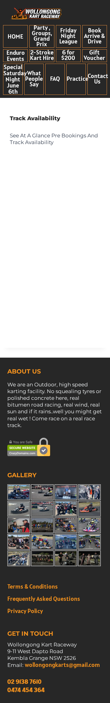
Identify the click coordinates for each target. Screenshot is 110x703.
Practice (77, 79)
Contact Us (98, 78)
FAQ (55, 79)
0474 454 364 (26, 690)
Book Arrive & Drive (94, 35)
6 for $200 (68, 55)
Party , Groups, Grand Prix (42, 36)
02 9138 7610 (24, 682)
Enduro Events (15, 56)
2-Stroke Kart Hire (42, 55)
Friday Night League (68, 35)
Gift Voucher (94, 55)
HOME (15, 36)
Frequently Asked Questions (43, 599)
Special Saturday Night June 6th (15, 79)
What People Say (34, 78)
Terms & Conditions (32, 586)
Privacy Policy (25, 611)
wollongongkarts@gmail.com (62, 665)
